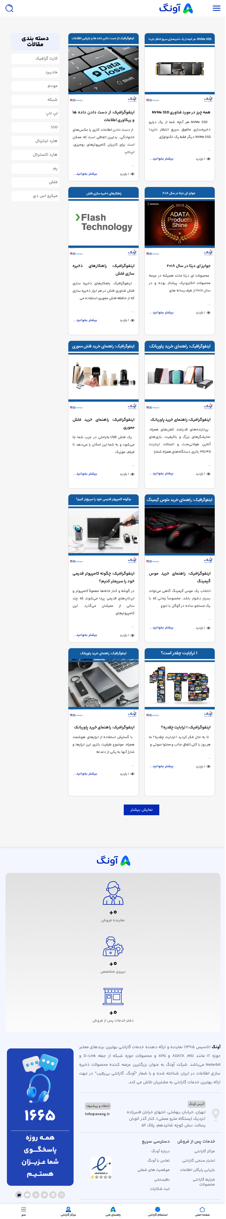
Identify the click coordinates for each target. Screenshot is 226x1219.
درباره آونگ (160, 1151)
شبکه (52, 100)
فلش (53, 182)
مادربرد (51, 72)
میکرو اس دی (45, 196)
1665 (40, 1116)
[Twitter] (44, 1194)
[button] (141, 810)
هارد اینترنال (46, 141)
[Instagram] (61, 1194)
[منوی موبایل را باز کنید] (217, 8)
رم (55, 168)
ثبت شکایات (160, 1189)
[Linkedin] (53, 1194)
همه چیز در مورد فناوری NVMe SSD (181, 112)
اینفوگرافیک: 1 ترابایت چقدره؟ (186, 727)
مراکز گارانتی (204, 1151)
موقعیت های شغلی (154, 1170)
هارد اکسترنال (45, 155)
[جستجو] (9, 8)
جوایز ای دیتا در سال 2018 (189, 266)
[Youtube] (27, 1194)
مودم (53, 86)
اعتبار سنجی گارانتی (198, 1161)
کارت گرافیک (47, 58)
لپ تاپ (52, 113)
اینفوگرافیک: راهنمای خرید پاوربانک (180, 420)
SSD (54, 127)
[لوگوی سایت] (175, 8)
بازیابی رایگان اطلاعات (197, 1170)
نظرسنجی (162, 1180)
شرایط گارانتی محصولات (204, 1182)
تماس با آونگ (158, 1161)
